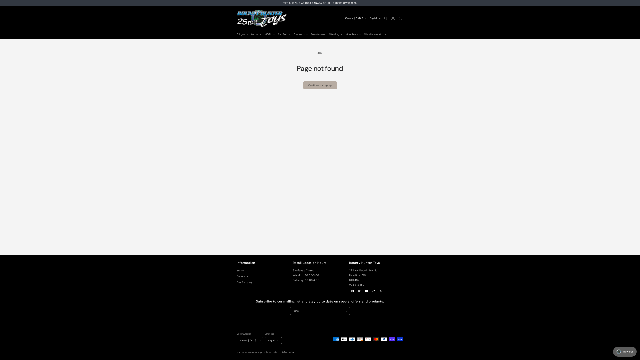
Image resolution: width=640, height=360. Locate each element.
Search (240, 270)
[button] (242, 34)
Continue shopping (320, 85)
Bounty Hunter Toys (253, 352)
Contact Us (242, 276)
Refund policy (288, 352)
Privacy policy (272, 352)
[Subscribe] (346, 311)
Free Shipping (244, 282)
